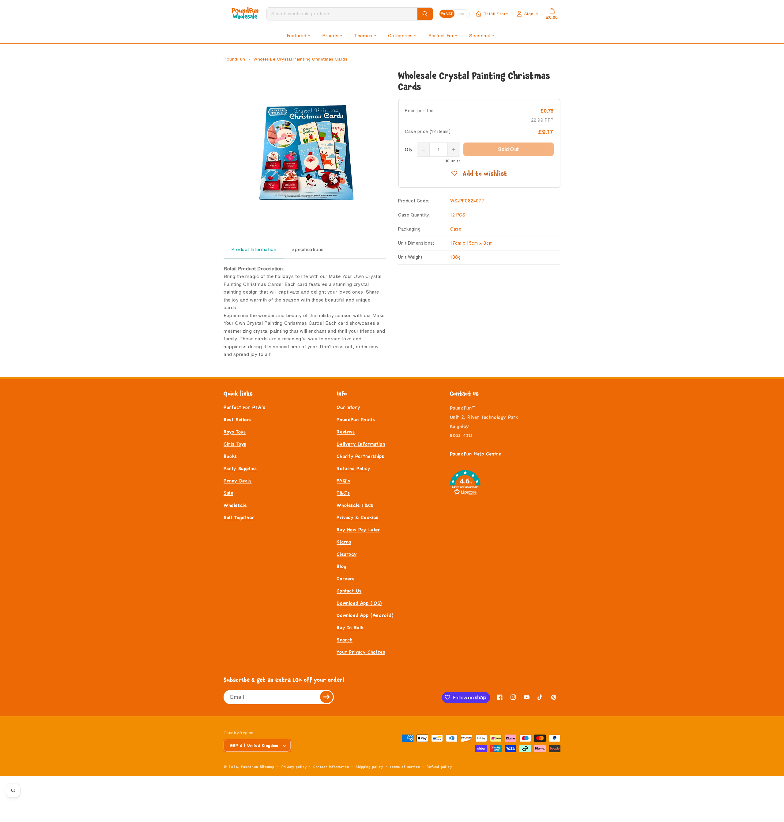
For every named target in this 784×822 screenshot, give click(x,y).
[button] (298, 36)
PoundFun (234, 59)
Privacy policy (294, 767)
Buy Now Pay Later (358, 529)
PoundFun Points (356, 419)
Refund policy (439, 767)
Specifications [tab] (307, 249)
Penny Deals (238, 480)
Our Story (348, 407)
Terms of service (405, 767)
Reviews (346, 432)
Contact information (331, 767)
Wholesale (235, 505)
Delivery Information (361, 444)
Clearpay (346, 554)
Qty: (409, 149)
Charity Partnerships (360, 456)
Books (230, 456)
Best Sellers (237, 419)
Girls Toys (235, 444)
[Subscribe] (327, 697)
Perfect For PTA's (244, 407)
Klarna (344, 542)
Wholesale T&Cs (355, 505)
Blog (341, 566)
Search (344, 639)
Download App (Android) (365, 615)
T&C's (343, 493)
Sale (228, 493)
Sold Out (508, 149)
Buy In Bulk (350, 627)
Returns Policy (353, 468)
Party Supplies (240, 468)
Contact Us (349, 591)
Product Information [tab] (253, 249)
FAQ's (343, 480)
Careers (345, 578)
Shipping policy (369, 767)
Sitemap (267, 767)
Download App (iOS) (359, 603)
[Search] (425, 14)
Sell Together (239, 517)
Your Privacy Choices (361, 652)
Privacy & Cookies (357, 517)
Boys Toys (235, 432)
